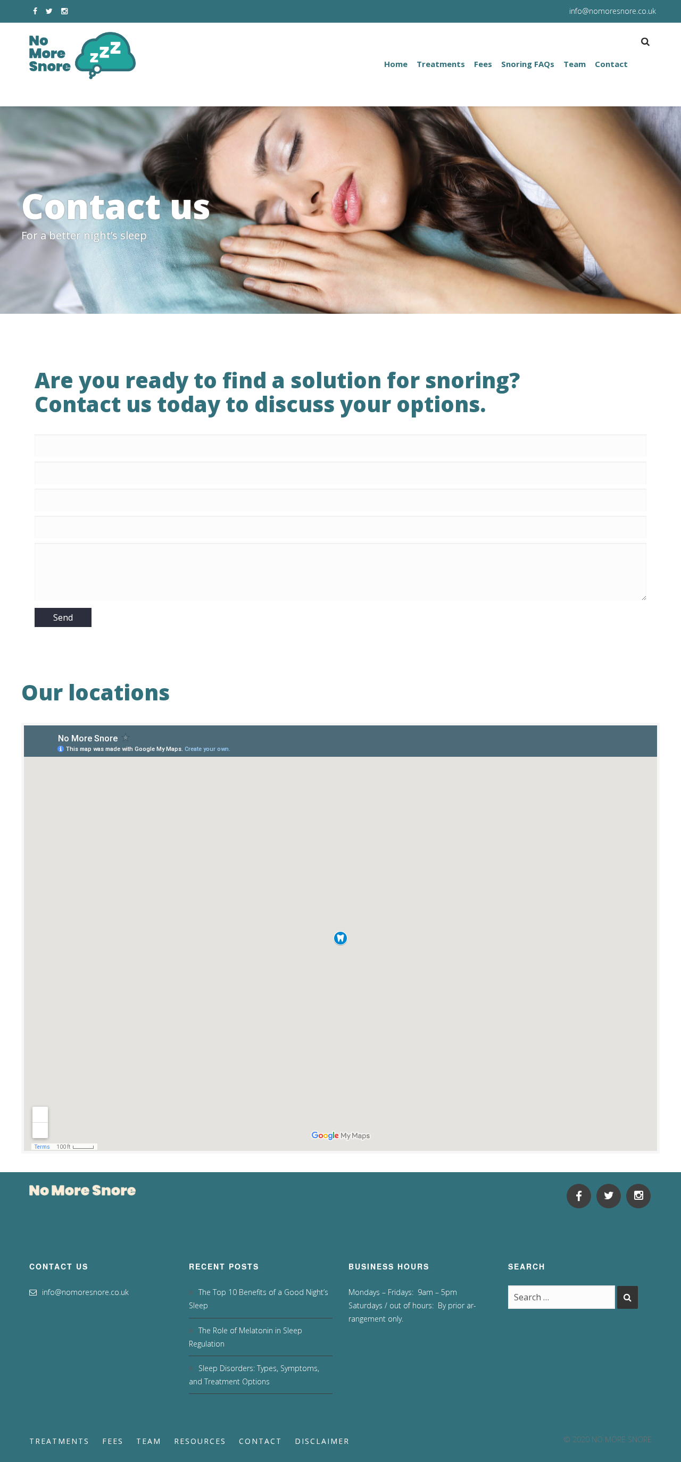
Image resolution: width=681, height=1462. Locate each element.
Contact (260, 1441)
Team (148, 1441)
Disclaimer (322, 1441)
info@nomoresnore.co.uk (612, 11)
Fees (112, 1441)
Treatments (59, 1441)
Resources (200, 1441)
